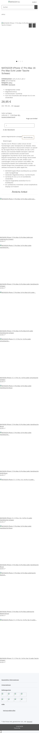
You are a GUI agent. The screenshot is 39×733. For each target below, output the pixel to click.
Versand (16, 106)
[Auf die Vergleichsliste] (30, 26)
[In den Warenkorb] (3, 21)
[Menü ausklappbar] (4, 2)
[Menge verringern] (3, 125)
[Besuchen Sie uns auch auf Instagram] (3, 718)
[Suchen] (35, 7)
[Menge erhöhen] (35, 125)
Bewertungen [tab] (7, 141)
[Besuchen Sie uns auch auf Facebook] (3, 714)
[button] (28, 2)
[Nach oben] (1, 731)
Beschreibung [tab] (28, 137)
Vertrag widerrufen (9, 710)
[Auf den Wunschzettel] (34, 26)
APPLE (10, 83)
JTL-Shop (22, 728)
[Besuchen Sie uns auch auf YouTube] (3, 716)
